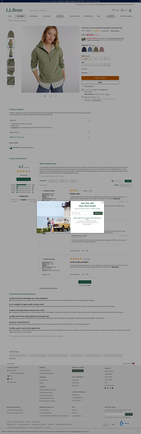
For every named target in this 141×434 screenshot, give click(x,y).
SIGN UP (98, 213)
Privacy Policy (87, 224)
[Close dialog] (102, 202)
